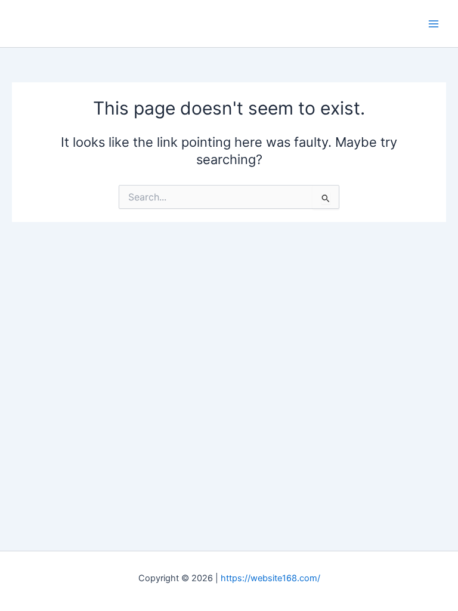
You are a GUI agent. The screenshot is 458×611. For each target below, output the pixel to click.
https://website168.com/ (270, 578)
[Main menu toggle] (433, 23)
